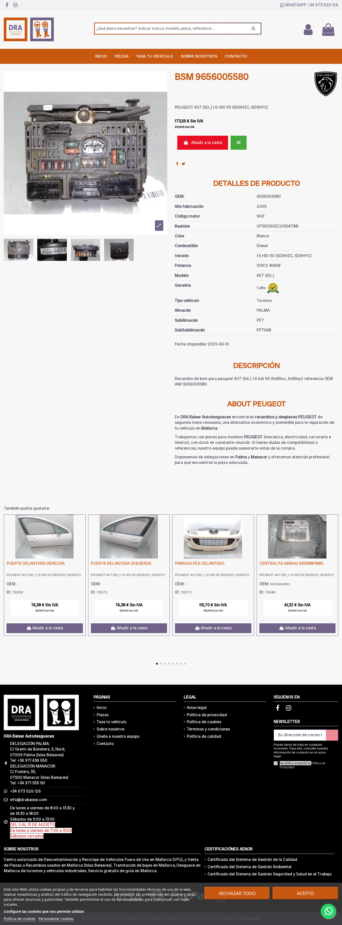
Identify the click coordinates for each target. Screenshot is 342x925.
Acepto (305, 893)
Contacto (105, 743)
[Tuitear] (183, 163)
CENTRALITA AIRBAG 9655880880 (291, 563)
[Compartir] (177, 163)
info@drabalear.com (28, 799)
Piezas (103, 714)
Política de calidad (204, 736)
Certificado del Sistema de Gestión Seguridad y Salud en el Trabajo (269, 874)
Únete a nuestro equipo (118, 736)
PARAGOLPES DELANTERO (199, 563)
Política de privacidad (207, 714)
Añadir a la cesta (206, 142)
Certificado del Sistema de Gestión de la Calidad (252, 859)
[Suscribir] (332, 735)
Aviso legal (197, 707)
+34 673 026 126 (322, 5)
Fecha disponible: (191, 344)
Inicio (101, 707)
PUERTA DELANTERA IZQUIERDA (121, 563)
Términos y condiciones (208, 729)
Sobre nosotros (110, 729)
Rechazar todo (237, 893)
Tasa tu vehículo (111, 721)
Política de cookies (204, 721)
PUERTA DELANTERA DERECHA (36, 563)
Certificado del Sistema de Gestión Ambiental (249, 866)
